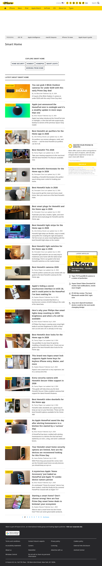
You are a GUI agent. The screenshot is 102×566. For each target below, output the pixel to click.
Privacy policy (55, 541)
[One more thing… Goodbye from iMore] (82, 264)
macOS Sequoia (51, 37)
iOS (54, 8)
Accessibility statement (13, 546)
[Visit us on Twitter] (70, 3)
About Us (62, 8)
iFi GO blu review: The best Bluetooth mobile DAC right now (82, 295)
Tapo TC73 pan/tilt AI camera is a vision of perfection (83, 277)
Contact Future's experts (36, 541)
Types (71, 8)
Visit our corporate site (74, 527)
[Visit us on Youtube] (74, 3)
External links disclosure (82, 546)
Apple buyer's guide (85, 37)
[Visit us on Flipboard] (83, 3)
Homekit (8, 132)
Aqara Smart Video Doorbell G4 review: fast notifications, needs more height (83, 286)
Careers (30, 546)
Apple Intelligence (34, 37)
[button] (95, 3)
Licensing (54, 546)
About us (9, 550)
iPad (26, 8)
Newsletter (32, 550)
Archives (46, 517)
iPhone (12, 8)
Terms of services (87, 167)
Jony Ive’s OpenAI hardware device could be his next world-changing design (83, 305)
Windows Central (11, 554)
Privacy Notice (89, 169)
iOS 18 (20, 37)
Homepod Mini (10, 105)
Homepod (9, 286)
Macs (20, 8)
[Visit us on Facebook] (67, 3)
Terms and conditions (13, 541)
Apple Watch (36, 8)
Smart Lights (10, 311)
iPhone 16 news (67, 37)
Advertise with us (57, 550)
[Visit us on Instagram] (77, 3)
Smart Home (10, 85)
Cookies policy (78, 541)
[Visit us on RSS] (80, 3)
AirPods (47, 8)
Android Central (79, 550)
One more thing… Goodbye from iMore (82, 270)
